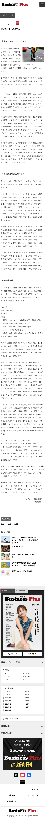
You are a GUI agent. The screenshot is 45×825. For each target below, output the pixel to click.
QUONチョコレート (19, 546)
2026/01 (27, 701)
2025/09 (27, 707)
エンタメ (28, 679)
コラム (7, 679)
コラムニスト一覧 (11, 719)
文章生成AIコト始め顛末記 (22, 571)
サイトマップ (33, 795)
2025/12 (8, 704)
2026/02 (8, 701)
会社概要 (12, 795)
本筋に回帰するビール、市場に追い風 (25, 556)
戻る (21, 783)
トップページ (33, 789)
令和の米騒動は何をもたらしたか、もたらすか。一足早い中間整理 (25, 564)
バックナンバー (12, 654)
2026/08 (8, 692)
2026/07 (27, 692)
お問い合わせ (12, 801)
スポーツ (28, 676)
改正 (2, 524)
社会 (7, 24)
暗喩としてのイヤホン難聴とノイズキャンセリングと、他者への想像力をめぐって (25, 540)
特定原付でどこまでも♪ (11, 29)
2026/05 (27, 695)
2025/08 (8, 710)
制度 (16, 524)
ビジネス (28, 673)
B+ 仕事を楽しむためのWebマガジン (16, 4)
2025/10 (8, 707)
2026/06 (8, 695)
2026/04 (8, 698)
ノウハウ (8, 676)
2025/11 (27, 704)
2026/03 (27, 698)
